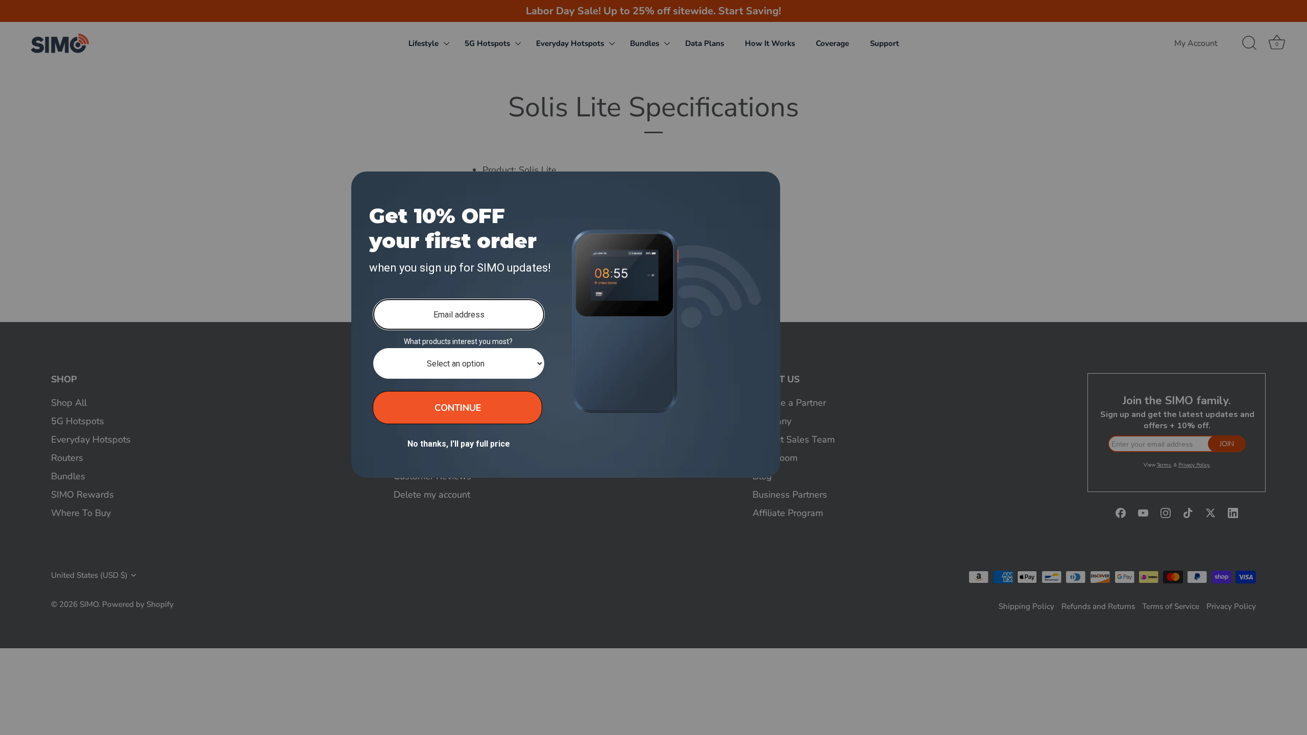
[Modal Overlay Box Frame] (565, 325)
